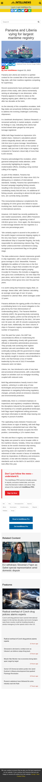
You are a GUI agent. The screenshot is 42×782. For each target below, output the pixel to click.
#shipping (5, 510)
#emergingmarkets (19, 503)
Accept (33, 774)
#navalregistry (13, 507)
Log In (13, 7)
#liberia (4, 507)
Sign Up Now (12, 493)
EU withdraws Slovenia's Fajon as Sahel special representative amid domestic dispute (19, 567)
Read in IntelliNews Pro (21, 519)
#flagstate (34, 507)
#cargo (12, 510)
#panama (29, 503)
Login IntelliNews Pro (24, 7)
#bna (9, 503)
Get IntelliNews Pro (21, 526)
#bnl (4, 503)
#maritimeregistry (24, 507)
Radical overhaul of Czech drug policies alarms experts (18, 613)
